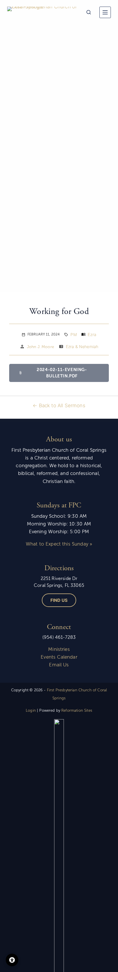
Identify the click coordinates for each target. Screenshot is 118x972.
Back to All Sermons (62, 405)
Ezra (92, 334)
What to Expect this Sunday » (59, 544)
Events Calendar (59, 657)
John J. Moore (40, 347)
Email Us (59, 665)
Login (31, 711)
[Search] (88, 12)
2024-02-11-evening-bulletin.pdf (53, 373)
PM (73, 334)
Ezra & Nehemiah (82, 346)
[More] (105, 12)
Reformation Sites (76, 711)
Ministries (59, 649)
